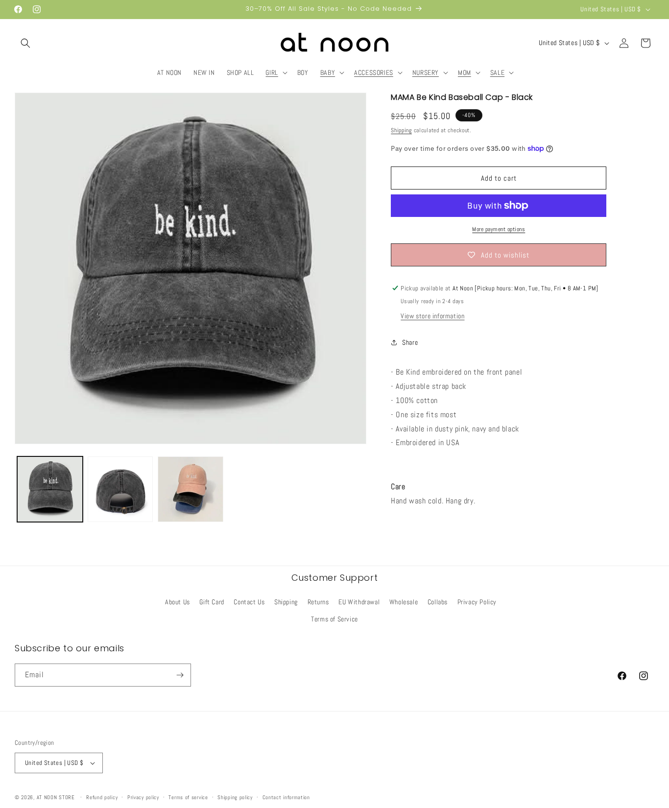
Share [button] (410, 342)
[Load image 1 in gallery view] (50, 489)
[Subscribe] (180, 675)
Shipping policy (235, 797)
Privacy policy (143, 797)
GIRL (271, 72)
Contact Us (249, 601)
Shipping (401, 130)
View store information (432, 315)
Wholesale (403, 601)
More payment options (498, 229)
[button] (25, 43)
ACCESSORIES (373, 72)
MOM (464, 72)
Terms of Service (334, 619)
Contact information (286, 797)
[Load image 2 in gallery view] (120, 489)
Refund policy (102, 797)
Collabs (438, 601)
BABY (327, 72)
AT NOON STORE (56, 797)
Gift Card (211, 601)
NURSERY (425, 72)
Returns (318, 601)
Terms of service (188, 797)
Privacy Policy (477, 601)
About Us (177, 601)
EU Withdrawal (359, 601)
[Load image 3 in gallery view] (190, 489)
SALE (497, 72)
